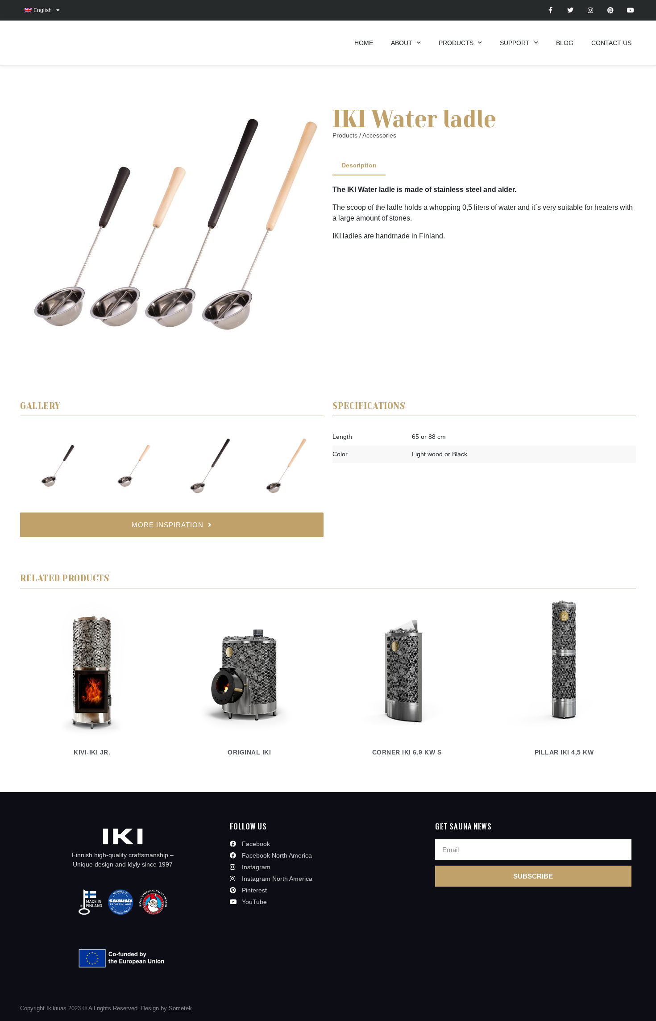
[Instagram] (591, 10)
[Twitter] (571, 10)
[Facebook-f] (550, 10)
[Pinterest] (610, 10)
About (401, 42)
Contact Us (611, 42)
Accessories (379, 135)
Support (515, 42)
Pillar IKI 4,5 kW (564, 752)
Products (456, 42)
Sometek (180, 1008)
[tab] (359, 165)
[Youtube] (630, 10)
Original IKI (249, 752)
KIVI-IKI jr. (92, 752)
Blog (564, 42)
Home (363, 42)
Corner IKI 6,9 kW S (407, 752)
